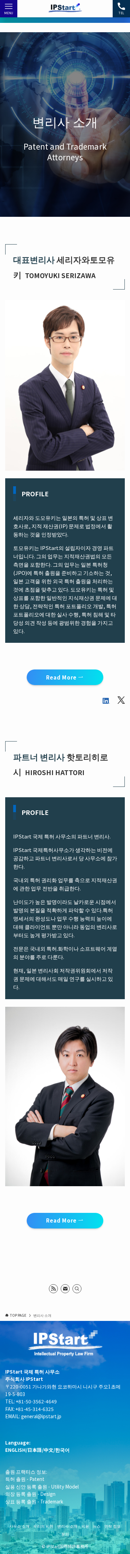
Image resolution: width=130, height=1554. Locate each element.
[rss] (53, 1288)
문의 (65, 1534)
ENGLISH (15, 1449)
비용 (85, 1526)
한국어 (62, 1449)
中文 (48, 1449)
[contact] (65, 1288)
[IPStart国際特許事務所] (65, 8)
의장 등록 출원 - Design (30, 1493)
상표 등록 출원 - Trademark (34, 1501)
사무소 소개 (19, 1526)
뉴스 (97, 1526)
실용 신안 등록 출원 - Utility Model (42, 1486)
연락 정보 (112, 1526)
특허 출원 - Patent (24, 1478)
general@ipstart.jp (41, 1416)
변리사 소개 (67, 1526)
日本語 (34, 1449)
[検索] (76, 1288)
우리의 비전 (43, 1526)
